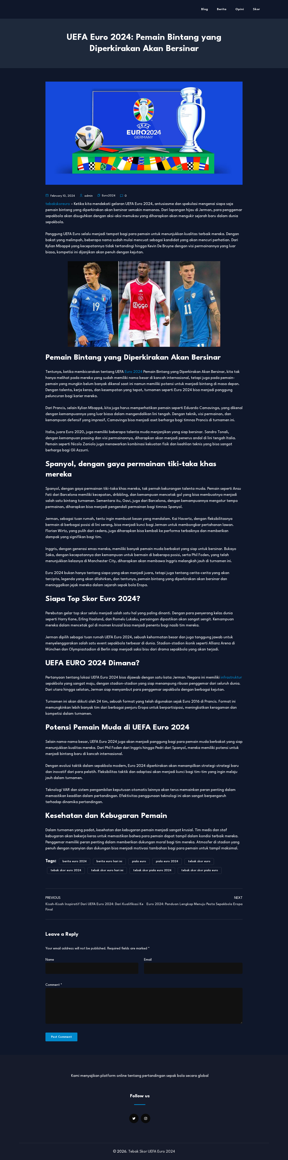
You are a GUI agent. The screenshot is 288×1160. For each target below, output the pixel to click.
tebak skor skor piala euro (199, 870)
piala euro (139, 861)
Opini (239, 9)
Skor (256, 9)
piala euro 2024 (167, 861)
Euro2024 (108, 195)
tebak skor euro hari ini (107, 870)
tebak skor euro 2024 (66, 870)
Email (148, 960)
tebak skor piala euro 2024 (152, 870)
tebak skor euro (199, 861)
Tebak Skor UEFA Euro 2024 (151, 1151)
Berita (221, 9)
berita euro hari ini (109, 861)
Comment (53, 985)
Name (49, 960)
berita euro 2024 (75, 861)
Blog (204, 9)
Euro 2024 (133, 372)
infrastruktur (231, 677)
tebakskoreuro (57, 204)
